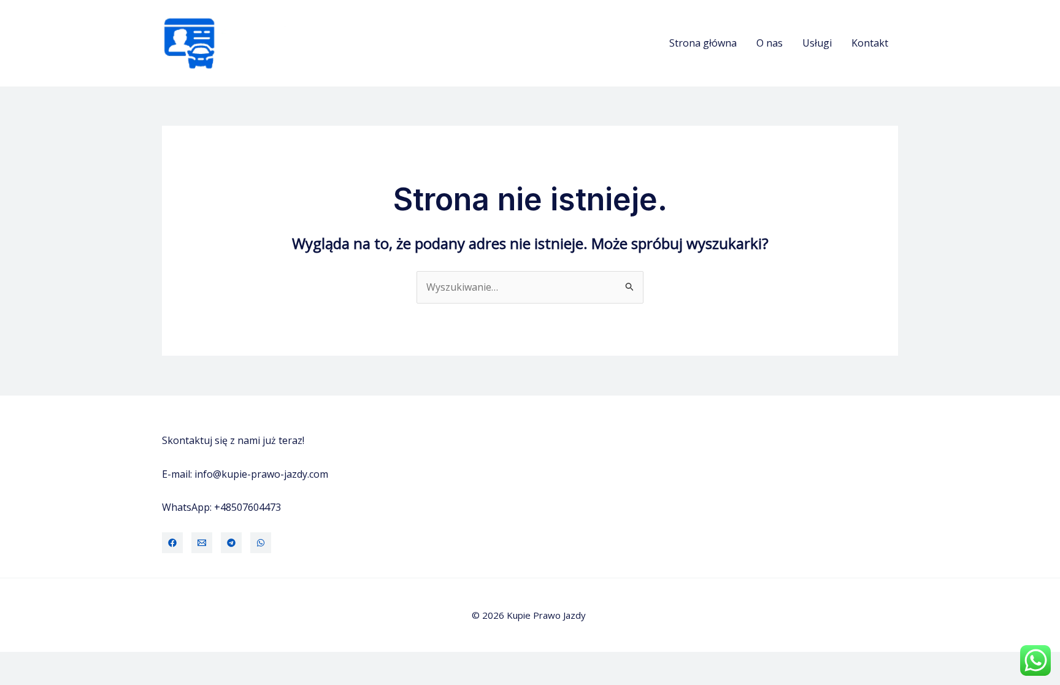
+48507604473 (247, 507)
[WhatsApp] (260, 542)
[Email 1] (201, 542)
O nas (769, 43)
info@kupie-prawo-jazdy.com (261, 474)
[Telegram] (231, 542)
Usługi (817, 43)
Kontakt (869, 43)
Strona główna (703, 43)
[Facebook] (172, 542)
